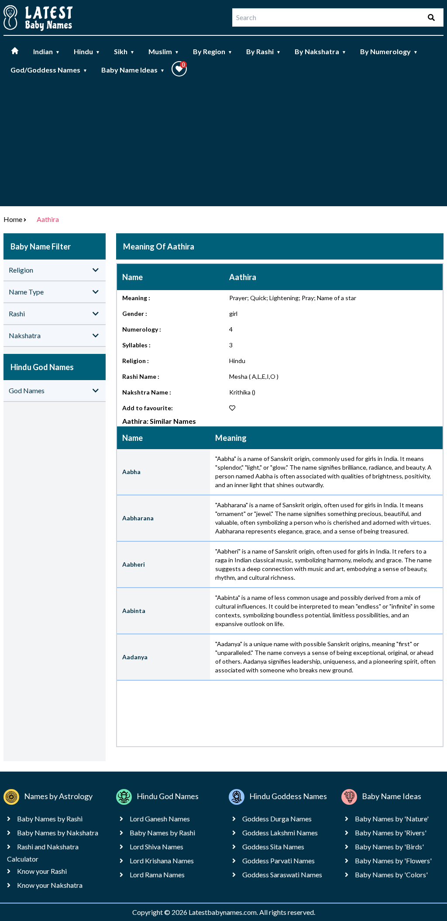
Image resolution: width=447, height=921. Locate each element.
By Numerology (389, 51)
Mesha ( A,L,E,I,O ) (254, 376)
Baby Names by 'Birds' (389, 846)
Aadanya (135, 657)
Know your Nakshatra (50, 885)
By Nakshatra (320, 51)
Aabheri (133, 564)
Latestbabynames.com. (224, 912)
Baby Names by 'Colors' (391, 874)
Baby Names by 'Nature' (392, 818)
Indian (46, 51)
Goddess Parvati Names (278, 860)
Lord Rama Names (157, 874)
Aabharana (138, 518)
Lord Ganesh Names (160, 818)
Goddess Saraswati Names (282, 874)
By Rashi (263, 51)
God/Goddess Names (48, 70)
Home (12, 219)
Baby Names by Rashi (50, 818)
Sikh (124, 51)
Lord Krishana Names (162, 860)
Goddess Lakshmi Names (280, 832)
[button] (179, 68)
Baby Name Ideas (133, 70)
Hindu (87, 51)
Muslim (163, 51)
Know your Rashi (42, 871)
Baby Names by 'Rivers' (390, 832)
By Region (212, 51)
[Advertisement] (223, 145)
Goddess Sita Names (273, 846)
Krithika (240, 392)
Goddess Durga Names (277, 818)
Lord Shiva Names (156, 846)
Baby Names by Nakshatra (57, 832)
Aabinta (133, 610)
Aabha (131, 471)
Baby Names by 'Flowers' (393, 860)
